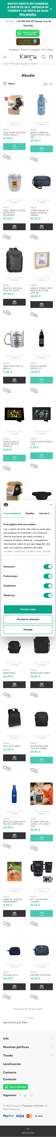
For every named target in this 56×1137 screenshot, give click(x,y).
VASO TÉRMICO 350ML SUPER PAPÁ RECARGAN (14, 212)
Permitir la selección (28, 619)
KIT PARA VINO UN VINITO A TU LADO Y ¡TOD (40, 824)
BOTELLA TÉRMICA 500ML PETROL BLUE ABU (40, 134)
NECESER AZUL (10, 975)
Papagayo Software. (33, 1105)
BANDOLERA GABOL (40, 673)
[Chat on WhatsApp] (27, 33)
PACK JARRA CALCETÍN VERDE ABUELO (14, 133)
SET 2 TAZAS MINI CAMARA (38, 900)
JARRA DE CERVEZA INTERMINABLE (12, 900)
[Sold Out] (14, 226)
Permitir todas (28, 609)
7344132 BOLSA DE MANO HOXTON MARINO (39, 212)
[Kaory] (28, 57)
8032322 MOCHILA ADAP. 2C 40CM (12, 289)
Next (31, 1018)
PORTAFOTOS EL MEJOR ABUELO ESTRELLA (11, 444)
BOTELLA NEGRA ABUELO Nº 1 (38, 367)
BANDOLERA (9, 673)
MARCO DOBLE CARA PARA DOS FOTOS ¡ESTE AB (41, 290)
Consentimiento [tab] (12, 513)
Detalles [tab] (30, 513)
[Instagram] (31, 1095)
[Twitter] (25, 1096)
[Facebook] (20, 1095)
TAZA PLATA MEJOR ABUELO (13, 367)
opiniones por (15, 1022)
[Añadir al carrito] (14, 146)
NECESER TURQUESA (40, 975)
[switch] (48, 576)
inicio (6, 130)
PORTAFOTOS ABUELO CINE (41, 443)
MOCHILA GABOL (12, 746)
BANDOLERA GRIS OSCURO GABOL (39, 747)
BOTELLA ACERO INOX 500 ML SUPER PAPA (14, 823)
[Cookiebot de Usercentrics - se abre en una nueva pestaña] (39, 505)
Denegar (28, 629)
